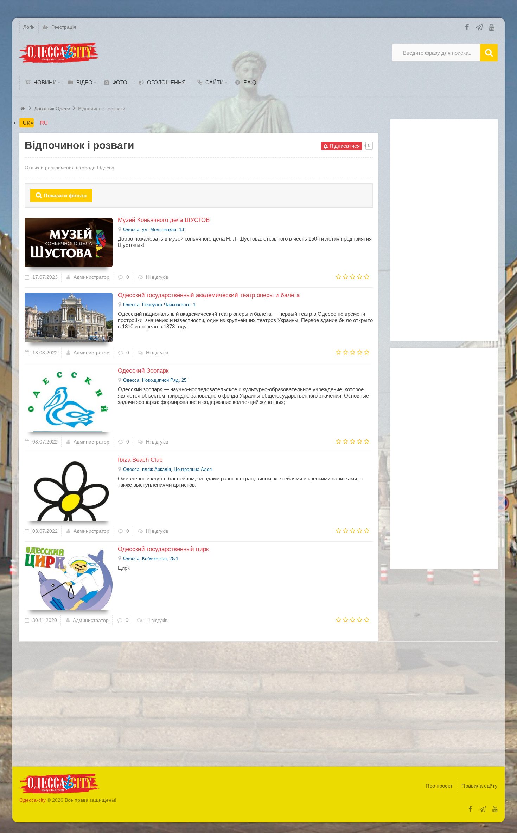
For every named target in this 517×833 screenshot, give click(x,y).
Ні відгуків (157, 277)
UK (26, 123)
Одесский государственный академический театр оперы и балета (209, 295)
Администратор (91, 277)
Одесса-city (32, 800)
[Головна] (23, 108)
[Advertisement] (444, 230)
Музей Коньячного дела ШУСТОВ (164, 220)
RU (44, 123)
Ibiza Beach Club (140, 460)
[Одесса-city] (59, 52)
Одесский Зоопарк (143, 370)
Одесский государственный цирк (163, 549)
